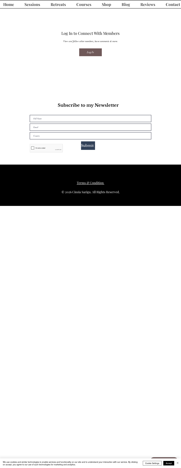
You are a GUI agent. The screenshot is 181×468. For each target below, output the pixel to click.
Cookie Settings (152, 463)
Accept (169, 463)
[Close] (177, 463)
